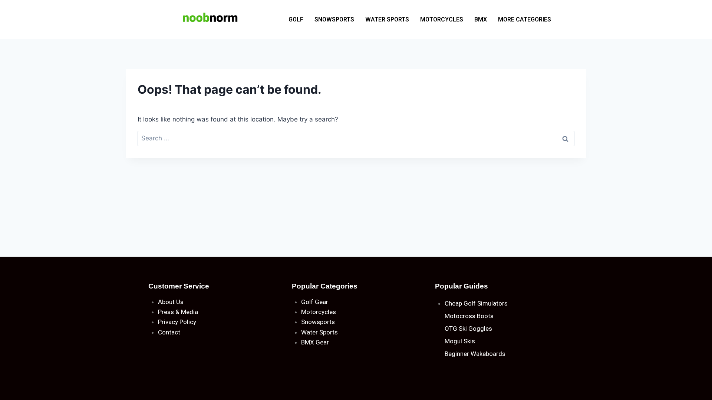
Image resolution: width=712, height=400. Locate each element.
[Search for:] (356, 138)
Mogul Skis (460, 341)
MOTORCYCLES (441, 19)
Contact (169, 332)
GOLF (296, 19)
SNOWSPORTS (334, 19)
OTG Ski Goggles (468, 328)
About (166, 302)
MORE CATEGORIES (524, 19)
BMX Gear (315, 342)
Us (180, 302)
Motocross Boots (469, 316)
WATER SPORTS (387, 19)
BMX (480, 19)
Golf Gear (314, 302)
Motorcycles (318, 312)
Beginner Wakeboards (475, 353)
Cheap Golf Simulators (476, 303)
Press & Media (178, 312)
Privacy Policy (177, 322)
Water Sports (319, 332)
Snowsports (318, 322)
